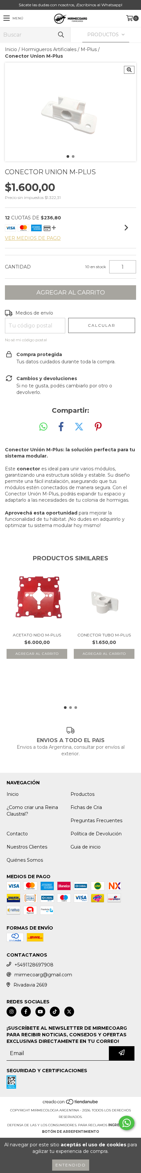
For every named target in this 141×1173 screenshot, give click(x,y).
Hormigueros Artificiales (48, 49)
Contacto (17, 834)
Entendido (70, 1164)
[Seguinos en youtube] (40, 1012)
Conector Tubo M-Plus (104, 634)
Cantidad (18, 267)
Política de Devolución (96, 834)
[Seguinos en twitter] (69, 1012)
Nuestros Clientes (27, 847)
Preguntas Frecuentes (96, 821)
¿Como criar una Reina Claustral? (32, 810)
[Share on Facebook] (61, 426)
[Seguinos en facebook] (26, 1012)
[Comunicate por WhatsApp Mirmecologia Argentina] (126, 1123)
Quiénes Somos (25, 860)
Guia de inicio (85, 847)
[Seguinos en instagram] (11, 1012)
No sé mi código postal (26, 339)
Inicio (11, 49)
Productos (82, 794)
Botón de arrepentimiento (70, 1132)
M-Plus (89, 49)
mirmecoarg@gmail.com (43, 975)
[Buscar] (60, 34)
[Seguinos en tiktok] (55, 1012)
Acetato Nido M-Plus (37, 634)
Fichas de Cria (86, 807)
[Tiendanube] (70, 1104)
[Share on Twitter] (79, 426)
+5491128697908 (33, 965)
